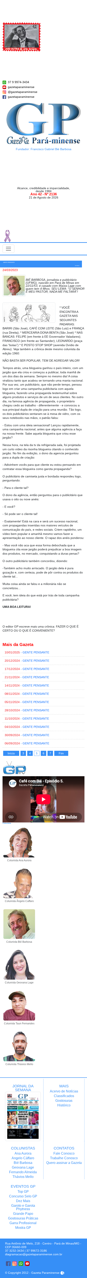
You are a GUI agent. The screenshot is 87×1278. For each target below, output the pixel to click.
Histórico (64, 1105)
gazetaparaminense (21, 87)
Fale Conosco (64, 1153)
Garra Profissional (23, 1223)
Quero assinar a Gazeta (64, 1163)
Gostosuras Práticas (23, 1218)
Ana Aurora (23, 1153)
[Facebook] (8, 1263)
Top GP (23, 1191)
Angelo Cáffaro (23, 1158)
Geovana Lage (23, 1167)
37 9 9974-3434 (18, 82)
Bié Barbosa (23, 1163)
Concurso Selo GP (23, 1196)
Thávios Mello (23, 1177)
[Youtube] (27, 1263)
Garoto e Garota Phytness (23, 1207)
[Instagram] (14, 1263)
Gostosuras (63, 1100)
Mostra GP (23, 1227)
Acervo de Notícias (64, 1091)
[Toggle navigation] (8, 249)
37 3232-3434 (14, 1250)
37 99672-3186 (36, 1250)
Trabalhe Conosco (64, 1158)
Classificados (64, 1096)
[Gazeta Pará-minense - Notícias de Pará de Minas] (43, 123)
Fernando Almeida (23, 1172)
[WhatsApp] (21, 1263)
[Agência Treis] (62, 1272)
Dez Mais (23, 1201)
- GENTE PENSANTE (27, 652)
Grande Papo (23, 1213)
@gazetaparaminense (22, 92)
